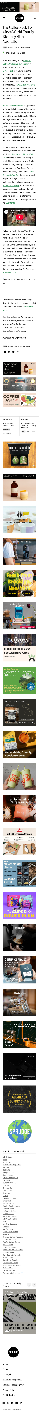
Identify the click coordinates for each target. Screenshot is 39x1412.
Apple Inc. (7, 1162)
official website (9, 272)
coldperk (6, 1180)
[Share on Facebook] (5, 352)
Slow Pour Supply (10, 1260)
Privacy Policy (9, 1390)
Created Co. (7, 1188)
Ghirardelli (7, 1201)
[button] (3, 17)
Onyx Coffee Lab (9, 1239)
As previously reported (13, 106)
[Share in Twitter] (9, 352)
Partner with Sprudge (11, 1273)
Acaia (5, 1160)
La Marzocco (8, 1214)
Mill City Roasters (10, 1224)
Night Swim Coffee (10, 1232)
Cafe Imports (8, 1175)
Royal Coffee (8, 1257)
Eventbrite (10, 203)
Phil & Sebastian (9, 1247)
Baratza (6, 1167)
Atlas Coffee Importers (12, 1165)
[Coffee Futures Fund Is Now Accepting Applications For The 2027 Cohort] (19, 1311)
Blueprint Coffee (9, 1172)
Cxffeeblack (8, 71)
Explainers (6, 429)
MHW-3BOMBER (10, 1219)
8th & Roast (7, 1157)
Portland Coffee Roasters (13, 1250)
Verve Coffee (8, 1268)
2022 (23, 431)
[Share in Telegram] (13, 352)
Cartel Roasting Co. (10, 1178)
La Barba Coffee (9, 1211)
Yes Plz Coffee (9, 1270)
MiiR (4, 1221)
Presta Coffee (8, 1252)
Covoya (6, 1185)
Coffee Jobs (7, 1374)
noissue (6, 1234)
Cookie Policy (9, 1395)
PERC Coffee (8, 1245)
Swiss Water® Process (12, 1265)
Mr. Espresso (8, 1229)
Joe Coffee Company (11, 1206)
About (5, 1364)
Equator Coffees (9, 1198)
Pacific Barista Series (11, 1242)
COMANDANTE (9, 1183)
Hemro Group (8, 1203)
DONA (5, 1196)
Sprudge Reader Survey (13, 1384)
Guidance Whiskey (11, 185)
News (5, 47)
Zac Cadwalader (10, 317)
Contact (6, 1369)
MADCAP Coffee (9, 1216)
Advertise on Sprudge (12, 1379)
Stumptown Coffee (10, 1263)
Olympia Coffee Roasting (13, 1237)
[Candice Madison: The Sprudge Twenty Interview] (28, 426)
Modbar (6, 1227)
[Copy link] (18, 352)
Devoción (6, 1193)
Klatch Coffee (8, 1208)
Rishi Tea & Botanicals (12, 1255)
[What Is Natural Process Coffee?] (11, 426)
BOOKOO (6, 1170)
